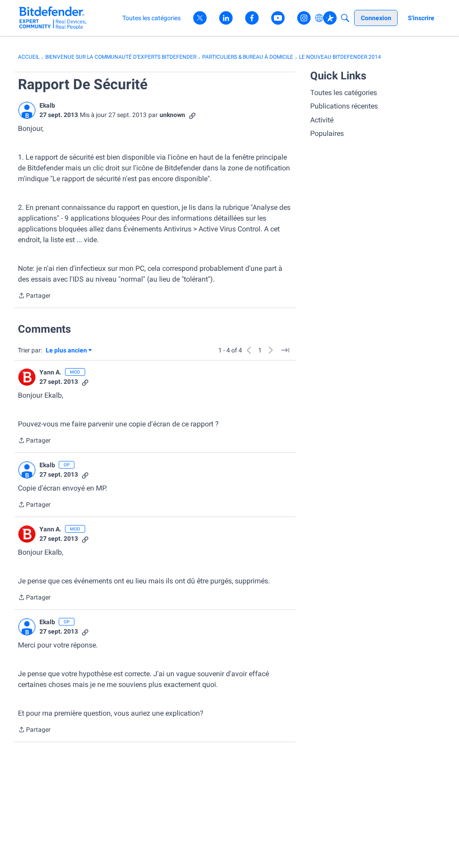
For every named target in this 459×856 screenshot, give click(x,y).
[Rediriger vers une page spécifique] (285, 350)
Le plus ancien (66, 351)
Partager (34, 296)
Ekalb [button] (47, 105)
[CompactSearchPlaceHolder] (345, 18)
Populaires (327, 133)
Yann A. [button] (50, 372)
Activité (321, 120)
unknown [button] (172, 114)
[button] (27, 110)
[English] (52, 18)
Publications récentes (344, 106)
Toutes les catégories (343, 92)
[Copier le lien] (192, 115)
